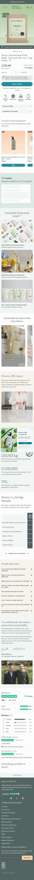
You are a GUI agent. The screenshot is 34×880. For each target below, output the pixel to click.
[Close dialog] (32, 429)
